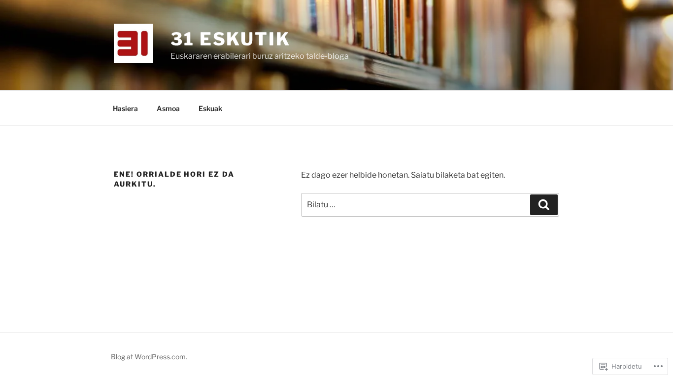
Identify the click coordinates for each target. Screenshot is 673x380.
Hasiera (125, 108)
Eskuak (210, 108)
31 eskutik (230, 39)
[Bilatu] (544, 204)
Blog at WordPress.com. (149, 356)
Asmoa (168, 108)
